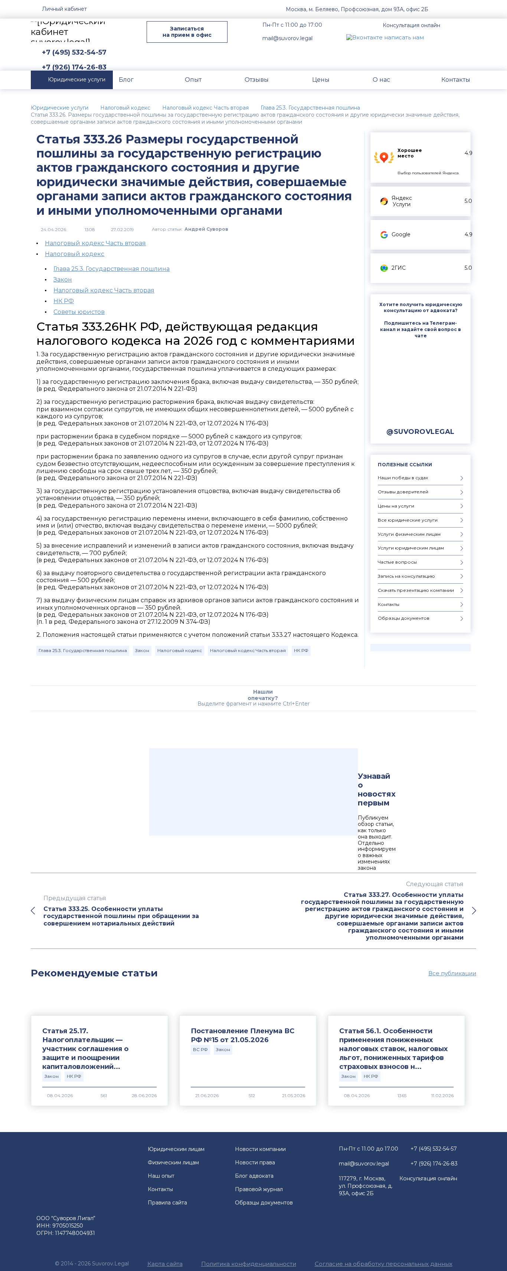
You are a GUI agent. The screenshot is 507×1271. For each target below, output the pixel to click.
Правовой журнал (259, 1189)
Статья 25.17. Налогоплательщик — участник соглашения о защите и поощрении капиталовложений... (85, 1049)
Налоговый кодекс (74, 253)
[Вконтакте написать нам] (385, 36)
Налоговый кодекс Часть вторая (95, 243)
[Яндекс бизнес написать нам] (470, 36)
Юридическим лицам (176, 1149)
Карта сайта (165, 1263)
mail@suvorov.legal (287, 38)
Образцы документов (264, 1202)
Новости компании (260, 1149)
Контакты (160, 1189)
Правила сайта (167, 1202)
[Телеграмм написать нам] (453, 36)
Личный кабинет (64, 9)
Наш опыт (161, 1176)
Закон (62, 279)
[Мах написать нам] (435, 36)
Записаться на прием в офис (187, 31)
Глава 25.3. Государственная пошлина (111, 268)
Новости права (255, 1162)
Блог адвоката (254, 1176)
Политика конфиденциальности (248, 1263)
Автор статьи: (190, 229)
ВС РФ (200, 1049)
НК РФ (63, 301)
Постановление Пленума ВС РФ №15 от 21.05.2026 (242, 1035)
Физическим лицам (173, 1162)
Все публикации (452, 973)
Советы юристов (79, 311)
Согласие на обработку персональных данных (383, 1263)
